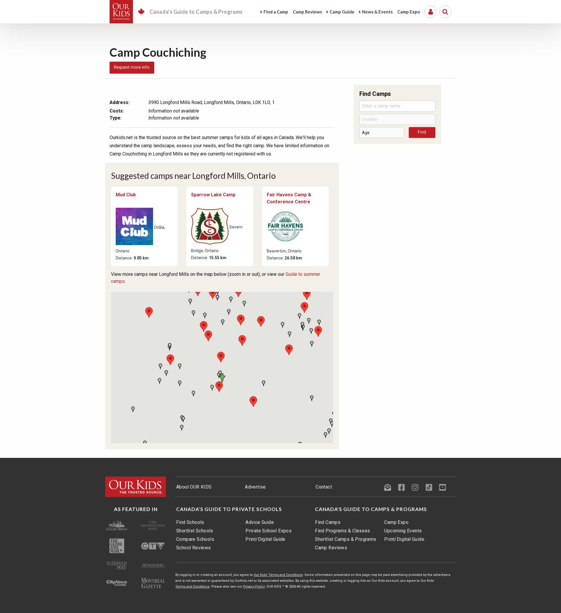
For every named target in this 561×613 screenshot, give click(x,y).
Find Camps (327, 522)
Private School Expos (268, 531)
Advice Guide (259, 522)
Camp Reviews (331, 547)
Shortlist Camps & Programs (345, 539)
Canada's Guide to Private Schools (229, 509)
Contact (324, 487)
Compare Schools (195, 539)
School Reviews (193, 547)
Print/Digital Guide (265, 539)
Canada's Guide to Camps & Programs (371, 509)
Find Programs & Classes (342, 531)
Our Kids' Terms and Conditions (278, 575)
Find (276, 11)
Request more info (132, 67)
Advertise (255, 487)
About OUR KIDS (194, 487)
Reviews (307, 11)
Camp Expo (396, 522)
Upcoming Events (403, 531)
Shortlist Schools (194, 531)
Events (377, 11)
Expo (408, 11)
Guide (342, 11)
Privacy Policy (254, 586)
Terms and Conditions (192, 586)
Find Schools (190, 522)
